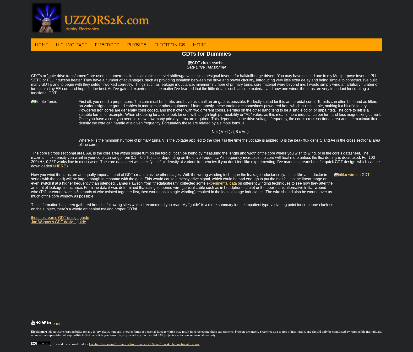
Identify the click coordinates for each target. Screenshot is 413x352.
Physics (137, 44)
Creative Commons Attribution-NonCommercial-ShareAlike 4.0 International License (144, 344)
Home (41, 44)
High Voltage (71, 44)
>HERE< (60, 166)
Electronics (169, 44)
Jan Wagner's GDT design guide (58, 222)
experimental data (221, 183)
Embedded (107, 44)
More (199, 44)
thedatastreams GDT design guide (60, 218)
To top (56, 323)
